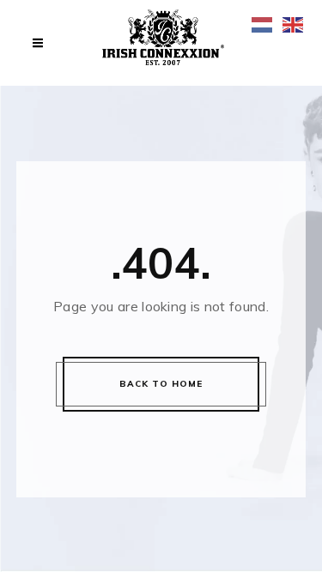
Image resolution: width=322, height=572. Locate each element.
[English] (293, 24)
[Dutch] (262, 24)
